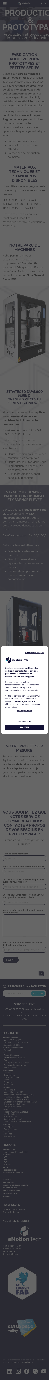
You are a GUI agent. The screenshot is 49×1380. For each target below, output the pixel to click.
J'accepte (24, 727)
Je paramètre (24, 721)
